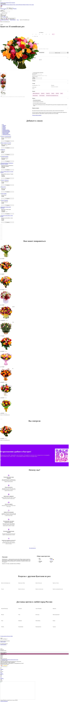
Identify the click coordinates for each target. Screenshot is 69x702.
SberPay (53, 93)
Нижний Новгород (4, 608)
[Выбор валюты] (1, 7)
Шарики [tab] (3, 126)
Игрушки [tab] (4, 128)
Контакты (21, 4)
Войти (11, 8)
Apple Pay (42, 93)
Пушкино (20, 608)
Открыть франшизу (10, 4)
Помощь (24, 4)
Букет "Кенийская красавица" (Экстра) (7, 315)
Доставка (7, 2)
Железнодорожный (56, 614)
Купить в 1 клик (57, 52)
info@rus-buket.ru (3, 644)
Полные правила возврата (36, 115)
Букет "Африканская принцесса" (6, 274)
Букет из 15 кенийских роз (5, 398)
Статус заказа (31, 4)
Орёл (2, 18)
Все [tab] (3, 124)
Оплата (10, 2)
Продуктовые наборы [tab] (6, 131)
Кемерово (20, 620)
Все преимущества (32, 548)
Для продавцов (3, 3)
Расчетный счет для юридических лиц (52, 95)
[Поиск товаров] (1, 17)
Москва (2, 614)
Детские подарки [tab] (5, 133)
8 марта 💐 (52, 559)
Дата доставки (34, 73)
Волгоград (37, 614)
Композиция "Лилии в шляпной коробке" (7, 305)
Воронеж (54, 608)
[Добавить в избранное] (68, 53)
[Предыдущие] (0, 227)
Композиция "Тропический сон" (6, 336)
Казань (54, 620)
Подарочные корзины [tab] (6, 130)
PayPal (61, 93)
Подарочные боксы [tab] (5, 129)
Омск (2, 620)
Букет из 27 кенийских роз (5, 290)
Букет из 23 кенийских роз (5, 352)
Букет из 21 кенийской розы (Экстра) (6, 367)
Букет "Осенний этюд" (4, 259)
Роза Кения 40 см (35, 85)
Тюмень (2, 626)
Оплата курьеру (42, 95)
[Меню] (7, 17)
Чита (19, 614)
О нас (4, 2)
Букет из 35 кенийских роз (5, 439)
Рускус (33, 88)
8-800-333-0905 (3, 641)
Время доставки (35, 76)
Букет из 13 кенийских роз (5, 414)
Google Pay (48, 93)
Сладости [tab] (4, 127)
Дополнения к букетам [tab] (6, 134)
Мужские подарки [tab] (5, 132)
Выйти (15, 8)
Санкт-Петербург (39, 608)
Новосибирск (38, 620)
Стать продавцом (3, 4)
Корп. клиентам (16, 4)
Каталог (1, 2)
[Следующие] (1, 227)
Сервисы (27, 4)
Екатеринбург (20, 626)
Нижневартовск (38, 626)
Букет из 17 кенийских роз (5, 383)
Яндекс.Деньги (35, 95)
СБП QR (57, 93)
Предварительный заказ (40, 52)
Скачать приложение (4, 701)
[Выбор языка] (1, 5)
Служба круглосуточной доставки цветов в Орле (9, 659)
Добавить (8, 141)
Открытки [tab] (4, 125)
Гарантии (13, 2)
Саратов (54, 626)
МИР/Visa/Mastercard (36, 93)
